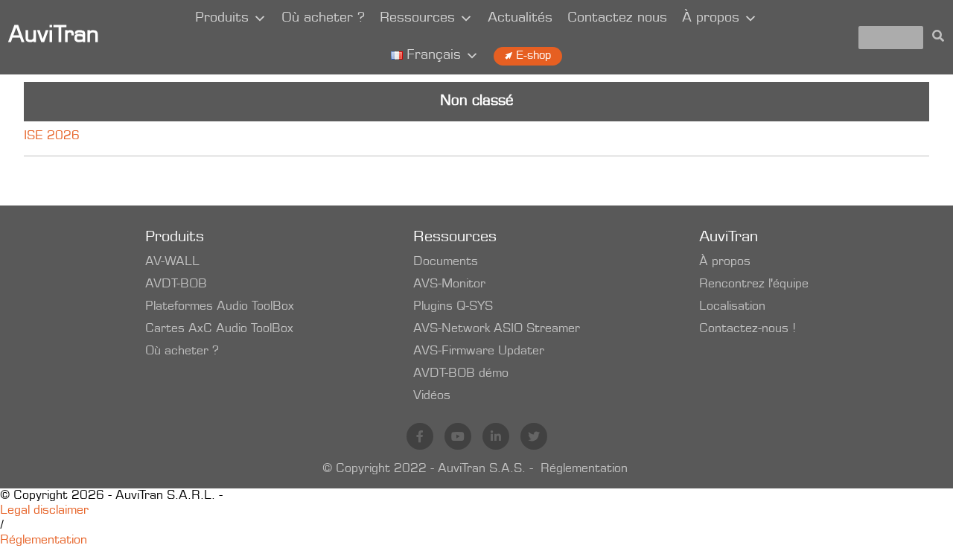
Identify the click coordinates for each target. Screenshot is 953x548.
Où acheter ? (323, 18)
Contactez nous (617, 18)
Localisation (732, 307)
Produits (222, 18)
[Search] (938, 37)
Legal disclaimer (44, 511)
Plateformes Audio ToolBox (219, 307)
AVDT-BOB (176, 284)
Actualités (520, 18)
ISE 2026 (52, 136)
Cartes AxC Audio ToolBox (219, 329)
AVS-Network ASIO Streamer (496, 329)
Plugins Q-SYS (453, 307)
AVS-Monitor (449, 284)
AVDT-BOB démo (461, 374)
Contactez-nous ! (747, 329)
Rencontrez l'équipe (754, 284)
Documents (445, 262)
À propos (710, 18)
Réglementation (584, 469)
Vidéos (431, 396)
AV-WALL (172, 262)
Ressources (417, 18)
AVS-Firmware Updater (478, 351)
